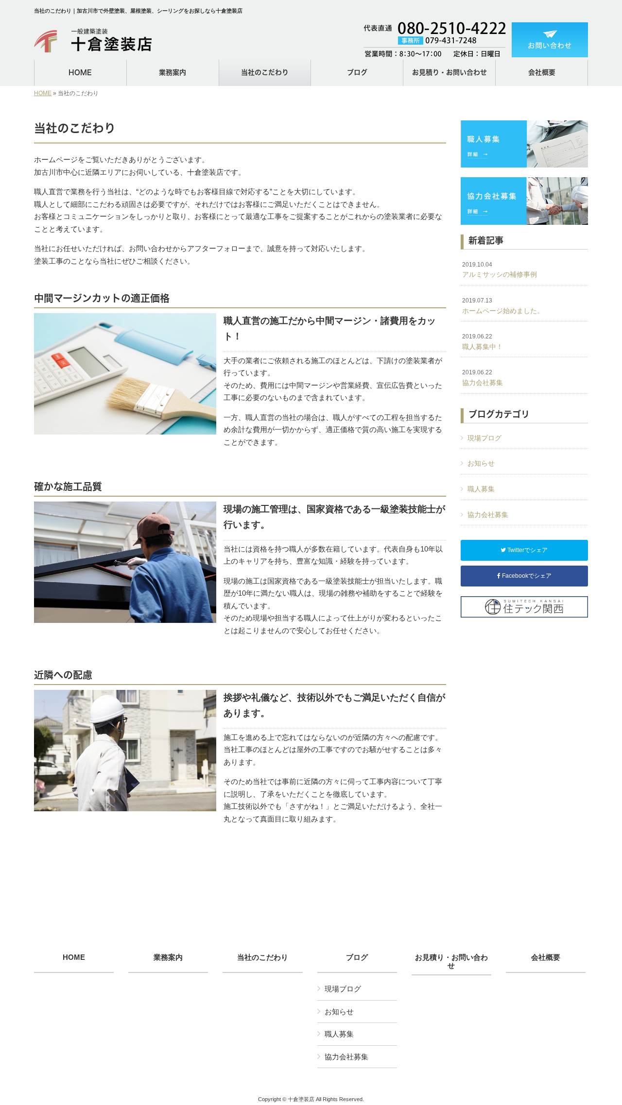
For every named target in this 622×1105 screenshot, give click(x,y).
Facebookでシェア (526, 575)
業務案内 (168, 957)
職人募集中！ (482, 342)
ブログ (357, 957)
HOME (43, 93)
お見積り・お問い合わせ (451, 962)
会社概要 (545, 957)
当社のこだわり (262, 957)
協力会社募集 (482, 377)
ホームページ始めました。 (503, 306)
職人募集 (481, 489)
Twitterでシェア (527, 550)
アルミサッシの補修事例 (499, 270)
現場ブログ (484, 438)
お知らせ (481, 463)
